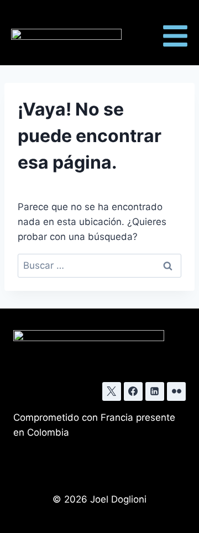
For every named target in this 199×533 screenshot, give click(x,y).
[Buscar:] (99, 265)
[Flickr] (176, 391)
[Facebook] (133, 391)
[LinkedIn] (154, 391)
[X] (111, 391)
